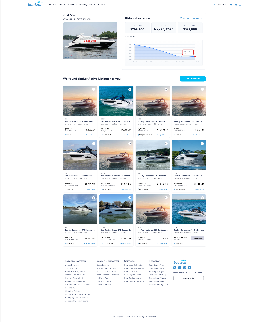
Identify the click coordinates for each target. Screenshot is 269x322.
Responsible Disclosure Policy (78, 294)
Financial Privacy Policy (75, 275)
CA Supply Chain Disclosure (77, 297)
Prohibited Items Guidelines (77, 284)
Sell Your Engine (104, 281)
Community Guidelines (75, 281)
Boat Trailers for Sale (106, 271)
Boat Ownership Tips (158, 275)
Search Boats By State (158, 284)
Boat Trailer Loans (132, 278)
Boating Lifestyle (156, 271)
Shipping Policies (72, 291)
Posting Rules (71, 288)
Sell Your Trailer (104, 284)
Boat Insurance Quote (134, 281)
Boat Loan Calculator (133, 265)
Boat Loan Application (134, 268)
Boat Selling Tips (156, 268)
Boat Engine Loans (132, 275)
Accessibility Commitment (76, 301)
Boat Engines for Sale (106, 268)
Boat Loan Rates (131, 271)
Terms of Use (71, 268)
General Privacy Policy (75, 271)
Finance (70, 4)
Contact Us (188, 278)
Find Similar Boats (193, 79)
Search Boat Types (157, 281)
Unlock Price (196, 238)
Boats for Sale (103, 265)
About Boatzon (72, 265)
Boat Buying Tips (156, 265)
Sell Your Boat (103, 278)
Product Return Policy (74, 278)
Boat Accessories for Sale (108, 275)
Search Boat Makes (157, 278)
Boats (51, 4)
